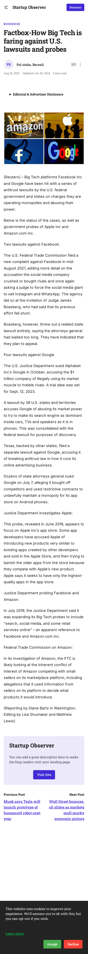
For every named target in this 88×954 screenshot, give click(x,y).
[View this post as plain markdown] (74, 64)
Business (75, 7)
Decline (73, 944)
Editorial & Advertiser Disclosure (38, 94)
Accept (52, 944)
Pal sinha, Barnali (30, 64)
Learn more (15, 933)
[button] (6, 7)
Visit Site (44, 774)
